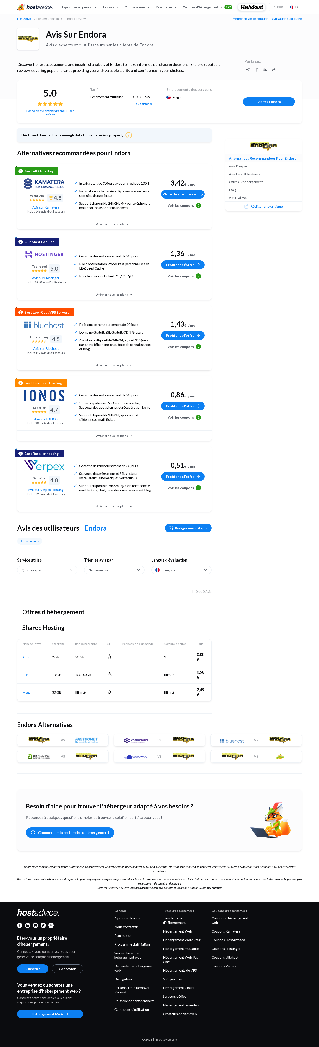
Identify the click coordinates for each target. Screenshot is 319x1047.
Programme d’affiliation (132, 944)
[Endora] (28, 39)
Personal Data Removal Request (131, 990)
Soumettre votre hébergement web (127, 955)
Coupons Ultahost (225, 957)
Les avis (108, 7)
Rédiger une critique (191, 528)
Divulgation (123, 979)
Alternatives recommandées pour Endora (262, 158)
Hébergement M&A (47, 1014)
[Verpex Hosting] (44, 466)
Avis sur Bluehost (46, 348)
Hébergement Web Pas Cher (180, 959)
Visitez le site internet (180, 194)
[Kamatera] (44, 184)
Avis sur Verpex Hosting (46, 489)
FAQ (232, 189)
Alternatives (238, 197)
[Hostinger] (44, 254)
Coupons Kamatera (226, 931)
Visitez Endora (269, 101)
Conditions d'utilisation (131, 1009)
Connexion (67, 969)
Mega (27, 692)
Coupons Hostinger (226, 948)
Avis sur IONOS (46, 419)
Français (168, 570)
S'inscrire (32, 969)
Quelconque (31, 570)
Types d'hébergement (77, 7)
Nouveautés (98, 570)
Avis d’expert (239, 166)
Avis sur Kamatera (45, 207)
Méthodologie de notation (250, 18)
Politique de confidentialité (134, 1001)
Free (26, 657)
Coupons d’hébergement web (230, 920)
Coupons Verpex (224, 966)
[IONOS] (44, 395)
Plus (26, 675)
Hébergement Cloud (178, 988)
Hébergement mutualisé (181, 948)
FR (296, 7)
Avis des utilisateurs (244, 174)
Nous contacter (126, 927)
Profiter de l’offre (180, 265)
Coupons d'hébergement (207, 7)
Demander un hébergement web (134, 968)
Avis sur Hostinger (45, 278)
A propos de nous (127, 918)
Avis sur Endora (76, 34)
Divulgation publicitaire (286, 18)
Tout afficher (143, 104)
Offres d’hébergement (246, 182)
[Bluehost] (44, 325)
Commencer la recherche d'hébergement (73, 832)
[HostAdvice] (35, 7)
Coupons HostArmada (228, 940)
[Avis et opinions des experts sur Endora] (247, 69)
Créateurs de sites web (180, 1014)
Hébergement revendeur (181, 1005)
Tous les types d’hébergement (174, 920)
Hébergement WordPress (182, 940)
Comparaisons (135, 7)
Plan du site (122, 935)
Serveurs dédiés (174, 996)
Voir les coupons (183, 205)
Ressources (164, 7)
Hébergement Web (177, 931)
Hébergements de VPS (180, 970)
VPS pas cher (172, 979)
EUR (278, 7)
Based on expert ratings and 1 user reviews (50, 112)
